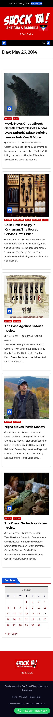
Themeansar (26, 690)
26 (8, 625)
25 (45, 619)
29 (26, 625)
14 (20, 613)
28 (20, 625)
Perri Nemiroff (32, 143)
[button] (44, 43)
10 (38, 608)
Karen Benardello (34, 239)
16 (32, 613)
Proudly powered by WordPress (18, 686)
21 (20, 619)
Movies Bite (18, 220)
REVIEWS (17, 321)
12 (8, 613)
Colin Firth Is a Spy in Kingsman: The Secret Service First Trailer (21, 229)
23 (32, 619)
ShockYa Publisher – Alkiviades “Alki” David (26, 704)
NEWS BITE (36, 220)
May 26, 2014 (13, 143)
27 (14, 625)
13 (14, 613)
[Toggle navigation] (24, 43)
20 (14, 619)
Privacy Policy (35, 697)
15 (26, 613)
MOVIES (8, 118)
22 (26, 619)
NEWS (16, 118)
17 (38, 613)
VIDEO (45, 220)
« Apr (7, 634)
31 (38, 625)
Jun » (15, 634)
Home (14, 697)
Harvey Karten (32, 432)
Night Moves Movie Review (24, 427)
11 (45, 608)
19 (8, 619)
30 (32, 625)
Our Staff (23, 697)
